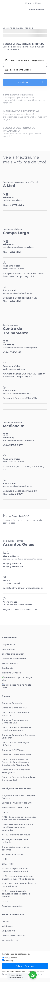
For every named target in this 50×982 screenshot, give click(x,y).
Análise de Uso (10, 957)
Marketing (8, 960)
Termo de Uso (37, 974)
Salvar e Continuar (25, 966)
